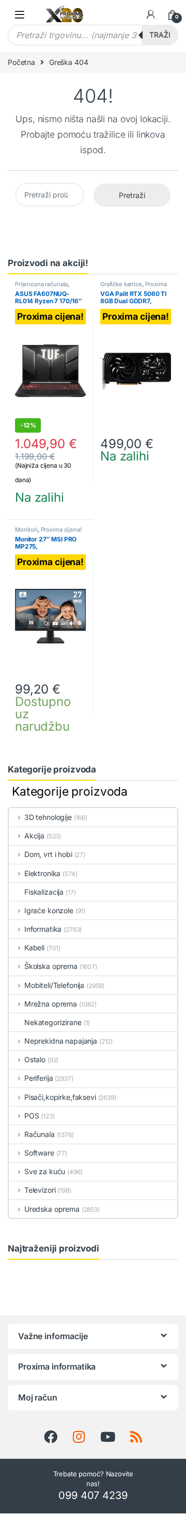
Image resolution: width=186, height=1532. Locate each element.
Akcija (34, 835)
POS (31, 1115)
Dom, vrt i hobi (48, 854)
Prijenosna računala (41, 284)
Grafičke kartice (121, 284)
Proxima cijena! (61, 529)
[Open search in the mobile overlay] (93, 35)
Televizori (39, 1189)
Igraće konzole (48, 910)
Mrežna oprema (50, 1003)
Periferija (38, 1078)
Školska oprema (51, 966)
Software (39, 1152)
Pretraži (132, 195)
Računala (39, 1134)
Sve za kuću (44, 1171)
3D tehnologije (48, 817)
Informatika (42, 929)
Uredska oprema (52, 1209)
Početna (21, 62)
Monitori (26, 529)
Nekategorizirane (53, 1022)
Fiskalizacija (44, 891)
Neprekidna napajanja (60, 1040)
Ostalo (34, 1059)
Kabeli (34, 947)
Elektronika (42, 873)
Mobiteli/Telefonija (54, 985)
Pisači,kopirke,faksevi (60, 1097)
